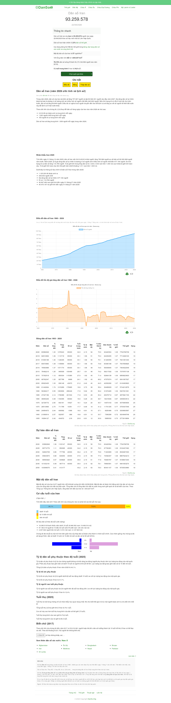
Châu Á (83, 7)
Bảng (75, 85)
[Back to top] (168, 695)
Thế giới (67, 7)
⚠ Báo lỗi (40, 635)
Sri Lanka (42, 652)
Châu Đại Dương (103, 7)
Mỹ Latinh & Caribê (128, 7)
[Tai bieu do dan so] (127, 275)
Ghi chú (45, 95)
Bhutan (114, 645)
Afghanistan (43, 645)
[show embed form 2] (131, 332)
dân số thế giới (81, 42)
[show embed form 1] (131, 274)
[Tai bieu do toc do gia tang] (127, 333)
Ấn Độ (65, 645)
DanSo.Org (92, 699)
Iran (40, 648)
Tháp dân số (85, 85)
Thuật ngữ (90, 693)
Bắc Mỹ (75, 7)
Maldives (66, 648)
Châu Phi (115, 7)
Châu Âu (91, 7)
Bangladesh (91, 645)
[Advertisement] (119, 24)
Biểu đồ (66, 85)
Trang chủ (72, 693)
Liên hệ (99, 693)
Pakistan (115, 648)
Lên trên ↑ (132, 656)
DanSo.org (131, 424)
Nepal (89, 648)
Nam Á (65, 640)
